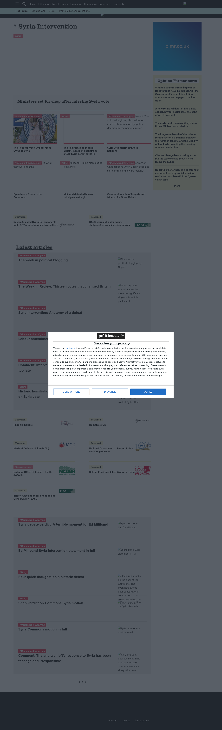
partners (70, 348)
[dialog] (111, 365)
